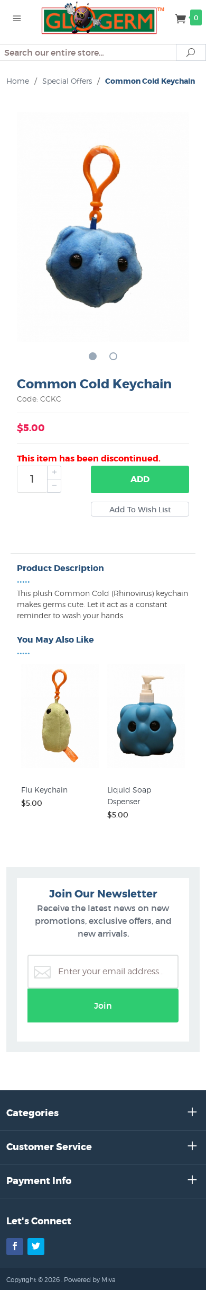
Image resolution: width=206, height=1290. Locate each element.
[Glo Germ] (103, 17)
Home (17, 80)
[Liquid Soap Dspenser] (146, 768)
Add (139, 479)
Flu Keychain (44, 789)
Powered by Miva (90, 1280)
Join (103, 1005)
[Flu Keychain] (60, 768)
